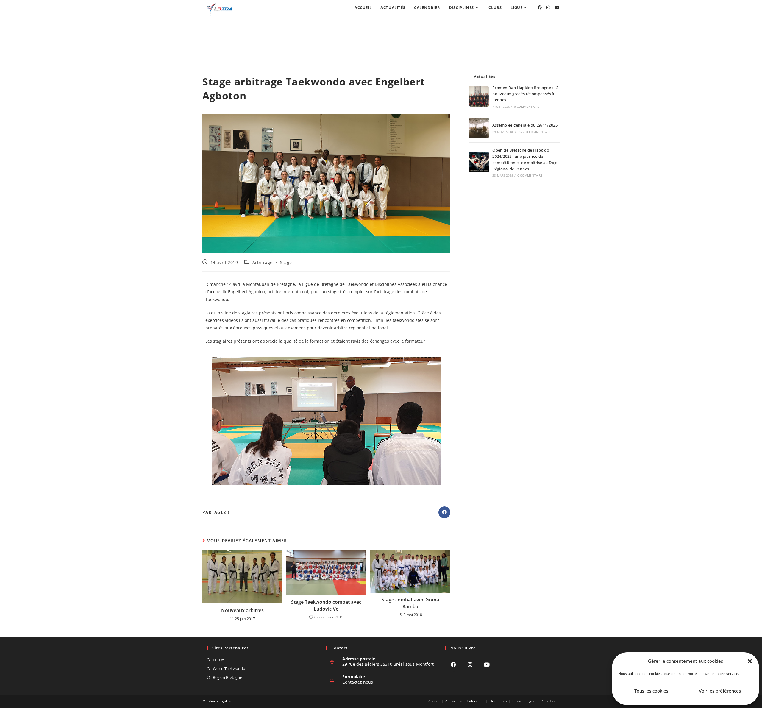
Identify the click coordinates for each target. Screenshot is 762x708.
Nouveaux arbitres (242, 610)
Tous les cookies (651, 691)
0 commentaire (526, 107)
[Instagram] (470, 664)
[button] (750, 661)
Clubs (516, 701)
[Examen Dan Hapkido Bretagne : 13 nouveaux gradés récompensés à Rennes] (479, 96)
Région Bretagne (227, 677)
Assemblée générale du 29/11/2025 (525, 125)
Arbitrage (262, 262)
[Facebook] (453, 664)
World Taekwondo (229, 668)
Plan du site (550, 701)
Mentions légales (216, 701)
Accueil (434, 701)
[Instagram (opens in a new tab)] (548, 7)
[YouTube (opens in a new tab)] (557, 7)
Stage (286, 262)
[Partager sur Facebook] (444, 512)
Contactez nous (357, 682)
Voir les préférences (720, 691)
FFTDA (218, 659)
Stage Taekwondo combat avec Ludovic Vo (326, 605)
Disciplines (498, 701)
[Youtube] (486, 664)
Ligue (531, 701)
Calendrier (475, 701)
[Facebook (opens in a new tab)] (539, 7)
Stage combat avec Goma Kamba (410, 602)
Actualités (453, 701)
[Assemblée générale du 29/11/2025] (479, 128)
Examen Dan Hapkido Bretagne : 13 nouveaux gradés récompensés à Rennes (525, 94)
